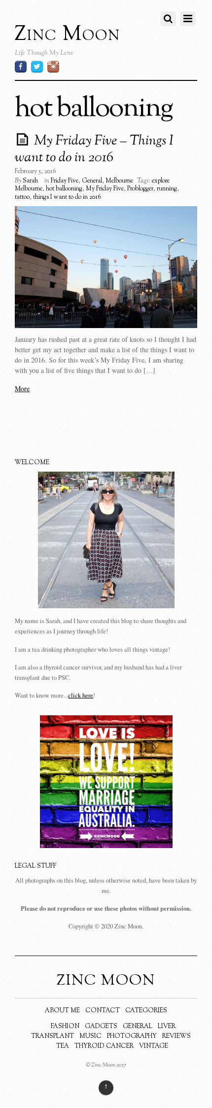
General (92, 181)
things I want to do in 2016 (67, 197)
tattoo (22, 197)
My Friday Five (105, 189)
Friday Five (64, 181)
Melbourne (119, 181)
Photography (132, 1036)
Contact (102, 1010)
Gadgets (101, 1026)
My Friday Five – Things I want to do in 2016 (94, 149)
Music (90, 1036)
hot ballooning (64, 189)
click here (80, 695)
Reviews (176, 1036)
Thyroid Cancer (104, 1046)
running (167, 189)
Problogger (140, 189)
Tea (62, 1046)
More (22, 388)
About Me (62, 1010)
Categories (146, 1010)
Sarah (30, 181)
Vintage (153, 1046)
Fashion (65, 1026)
